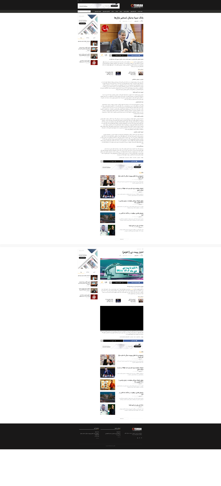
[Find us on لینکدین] (137, 438)
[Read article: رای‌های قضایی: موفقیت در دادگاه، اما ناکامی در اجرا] (107, 217)
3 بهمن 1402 (130, 21)
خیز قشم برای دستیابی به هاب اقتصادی (112, 433)
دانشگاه (131, 157)
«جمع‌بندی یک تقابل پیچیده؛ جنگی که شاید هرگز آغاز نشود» (132, 73)
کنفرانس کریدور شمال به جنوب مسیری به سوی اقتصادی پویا (84, 55)
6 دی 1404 (111, 75)
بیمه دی (132, 336)
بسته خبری (138, 336)
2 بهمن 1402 (130, 255)
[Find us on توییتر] (139, 438)
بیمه (134, 336)
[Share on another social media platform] (110, 55)
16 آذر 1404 (135, 204)
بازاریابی (138, 157)
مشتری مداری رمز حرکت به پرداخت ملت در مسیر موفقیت (84, 61)
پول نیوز (131, 62)
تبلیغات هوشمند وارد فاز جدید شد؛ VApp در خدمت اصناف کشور (109, 73)
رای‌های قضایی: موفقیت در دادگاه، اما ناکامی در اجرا (131, 214)
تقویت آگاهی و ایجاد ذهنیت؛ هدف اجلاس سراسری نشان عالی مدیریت (84, 49)
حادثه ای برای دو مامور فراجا (136, 226)
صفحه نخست (140, 11)
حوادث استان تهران (98, 11)
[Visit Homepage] (136, 6)
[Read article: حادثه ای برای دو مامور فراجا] (107, 230)
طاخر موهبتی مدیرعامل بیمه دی (124, 336)
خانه (142, 14)
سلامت (117, 11)
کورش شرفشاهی (121, 157)
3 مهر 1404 (135, 227)
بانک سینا (134, 157)
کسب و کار (127, 157)
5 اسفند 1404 (133, 75)
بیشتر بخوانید (121, 239)
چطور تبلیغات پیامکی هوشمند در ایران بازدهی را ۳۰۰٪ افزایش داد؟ (131, 202)
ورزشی (121, 11)
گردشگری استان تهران (106, 11)
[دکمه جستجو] (79, 11)
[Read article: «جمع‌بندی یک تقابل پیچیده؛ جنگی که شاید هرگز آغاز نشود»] (140, 73)
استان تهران (136, 21)
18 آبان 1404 (135, 216)
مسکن (113, 11)
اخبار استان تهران (133, 11)
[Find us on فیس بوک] (141, 438)
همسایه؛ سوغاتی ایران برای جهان (84, 41)
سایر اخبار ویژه (139, 14)
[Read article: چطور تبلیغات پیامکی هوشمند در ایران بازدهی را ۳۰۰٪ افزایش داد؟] (107, 205)
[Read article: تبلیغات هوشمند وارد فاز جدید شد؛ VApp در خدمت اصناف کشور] (118, 73)
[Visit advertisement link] (99, 6)
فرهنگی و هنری (126, 11)
